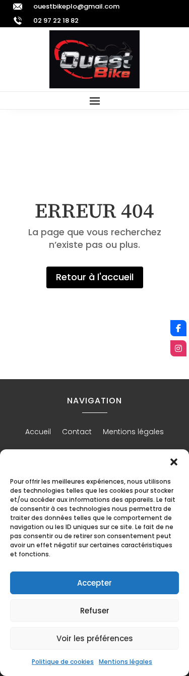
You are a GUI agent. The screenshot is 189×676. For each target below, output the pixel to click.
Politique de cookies (63, 661)
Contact (77, 432)
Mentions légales (125, 661)
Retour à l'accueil (95, 277)
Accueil (38, 432)
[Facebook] (178, 328)
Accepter (94, 583)
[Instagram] (178, 348)
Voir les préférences (94, 638)
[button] (174, 462)
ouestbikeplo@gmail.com (76, 6)
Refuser (94, 610)
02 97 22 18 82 (56, 20)
